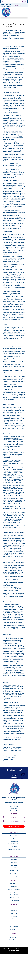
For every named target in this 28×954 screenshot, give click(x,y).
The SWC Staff (14, 908)
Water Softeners (14, 873)
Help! (20, 5)
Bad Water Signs (14, 841)
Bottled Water (14, 868)
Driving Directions (14, 817)
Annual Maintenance (14, 894)
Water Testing (14, 835)
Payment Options (14, 929)
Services (14, 880)
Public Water (14, 862)
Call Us (16, 5)
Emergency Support (14, 900)
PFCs (14, 838)
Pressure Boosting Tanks (14, 876)
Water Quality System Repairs (14, 892)
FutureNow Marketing (15, 952)
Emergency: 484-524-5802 (14, 826)
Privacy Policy (14, 937)
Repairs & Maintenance (14, 889)
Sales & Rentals (14, 884)
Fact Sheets (14, 852)
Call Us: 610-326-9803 (13, 821)
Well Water (14, 865)
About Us (14, 904)
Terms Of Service (13, 940)
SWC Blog (14, 916)
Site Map (14, 918)
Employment (14, 910)
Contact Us (14, 923)
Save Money (14, 846)
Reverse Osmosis (14, 870)
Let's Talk (14, 775)
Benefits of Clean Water (14, 844)
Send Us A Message (14, 926)
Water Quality (14, 832)
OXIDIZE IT (14, 860)
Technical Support (14, 897)
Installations (14, 886)
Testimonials (14, 913)
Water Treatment (14, 856)
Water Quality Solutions (14, 849)
